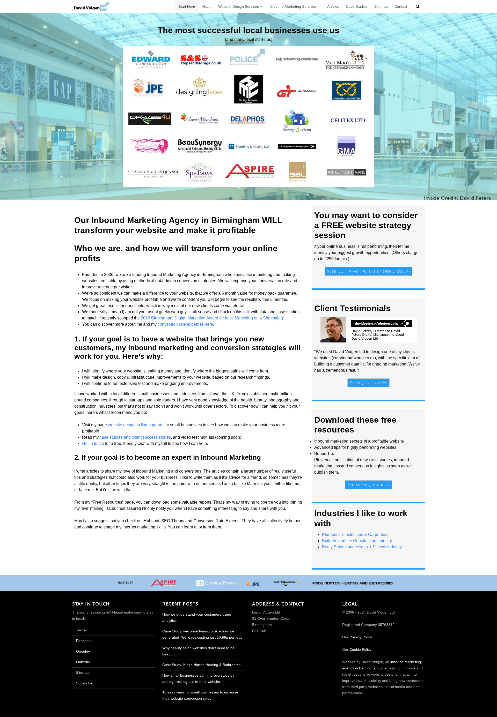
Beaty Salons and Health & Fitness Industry (362, 547)
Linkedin (82, 662)
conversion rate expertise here (185, 324)
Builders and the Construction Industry (357, 541)
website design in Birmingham (135, 425)
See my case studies (368, 383)
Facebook (83, 641)
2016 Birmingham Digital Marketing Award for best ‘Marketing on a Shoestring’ (212, 318)
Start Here (186, 6)
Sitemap (381, 6)
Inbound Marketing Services (293, 6)
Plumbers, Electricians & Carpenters (355, 534)
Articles (333, 6)
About (206, 6)
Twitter (81, 630)
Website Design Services (238, 6)
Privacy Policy (360, 637)
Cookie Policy (360, 650)
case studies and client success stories (135, 437)
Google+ (82, 651)
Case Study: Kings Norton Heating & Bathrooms (201, 665)
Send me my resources (368, 485)
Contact (400, 6)
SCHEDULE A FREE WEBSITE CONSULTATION (368, 271)
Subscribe (83, 683)
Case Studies (357, 6)
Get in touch (93, 443)
